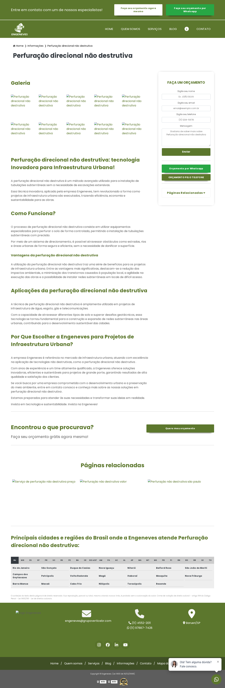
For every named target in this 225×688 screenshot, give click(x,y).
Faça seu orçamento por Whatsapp (190, 10)
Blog (173, 29)
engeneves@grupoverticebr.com (86, 621)
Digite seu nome (186, 91)
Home (109, 29)
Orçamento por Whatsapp (186, 168)
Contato (204, 29)
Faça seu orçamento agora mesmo (138, 10)
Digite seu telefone (186, 114)
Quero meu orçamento (180, 428)
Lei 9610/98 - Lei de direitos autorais (35, 598)
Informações (35, 46)
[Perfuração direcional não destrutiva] (24, 107)
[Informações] (186, 29)
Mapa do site (166, 663)
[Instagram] (98, 645)
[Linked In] (116, 645)
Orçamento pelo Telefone (186, 177)
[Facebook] (107, 645)
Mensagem (186, 125)
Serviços (155, 29)
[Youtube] (125, 645)
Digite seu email (186, 102)
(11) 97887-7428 (140, 628)
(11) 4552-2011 (141, 623)
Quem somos (130, 29)
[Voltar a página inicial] (19, 29)
